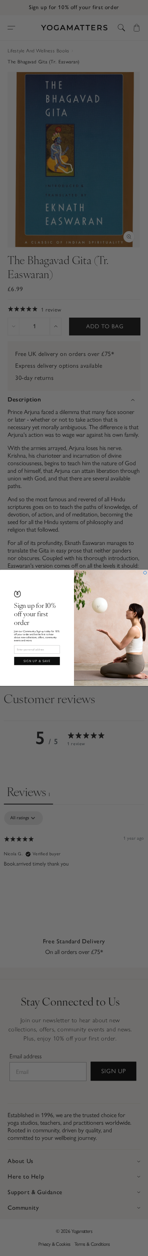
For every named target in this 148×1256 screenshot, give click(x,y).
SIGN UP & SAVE (37, 661)
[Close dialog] (145, 572)
